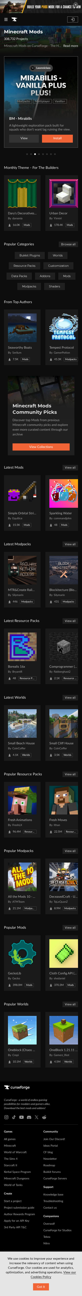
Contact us (50, 1207)
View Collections (41, 447)
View (24, 138)
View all (70, 467)
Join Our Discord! (54, 1139)
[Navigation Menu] (6, 19)
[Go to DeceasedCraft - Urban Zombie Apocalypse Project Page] (63, 886)
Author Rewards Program (19, 1214)
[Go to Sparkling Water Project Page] (63, 503)
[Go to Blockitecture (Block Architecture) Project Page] (63, 579)
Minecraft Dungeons (16, 1178)
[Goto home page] (14, 19)
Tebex (46, 1237)
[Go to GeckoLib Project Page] (22, 963)
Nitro (46, 1243)
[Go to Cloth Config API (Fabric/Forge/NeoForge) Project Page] (63, 963)
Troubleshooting (53, 1201)
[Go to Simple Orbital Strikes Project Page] (22, 503)
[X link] (36, 1117)
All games (10, 1139)
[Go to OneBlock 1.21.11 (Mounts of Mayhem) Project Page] (63, 1040)
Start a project (12, 1201)
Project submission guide (19, 1207)
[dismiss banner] (75, 4)
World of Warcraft (15, 1152)
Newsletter (50, 1159)
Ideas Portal (50, 1145)
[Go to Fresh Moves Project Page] (63, 810)
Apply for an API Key (16, 1221)
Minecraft (10, 1145)
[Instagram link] (6, 1117)
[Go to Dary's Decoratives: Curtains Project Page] (22, 203)
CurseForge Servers (55, 1178)
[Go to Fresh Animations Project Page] (22, 810)
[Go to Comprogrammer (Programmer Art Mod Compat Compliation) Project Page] (63, 656)
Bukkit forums (52, 1172)
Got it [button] (41, 1286)
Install (57, 138)
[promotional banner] (41, 6)
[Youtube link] (21, 1117)
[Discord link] (29, 1117)
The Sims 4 (11, 1159)
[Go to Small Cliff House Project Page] (63, 733)
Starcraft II (10, 1165)
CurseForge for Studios (57, 1230)
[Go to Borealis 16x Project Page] (22, 656)
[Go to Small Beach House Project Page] (22, 733)
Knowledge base (53, 1194)
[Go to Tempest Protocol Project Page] (63, 337)
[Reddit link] (44, 1117)
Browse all (68, 244)
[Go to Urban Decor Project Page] (63, 203)
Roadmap (49, 1165)
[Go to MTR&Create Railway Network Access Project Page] (22, 579)
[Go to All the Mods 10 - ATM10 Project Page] (22, 886)
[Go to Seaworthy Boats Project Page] (22, 337)
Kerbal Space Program (17, 1172)
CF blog (48, 1152)
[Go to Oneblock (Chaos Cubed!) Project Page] (22, 1040)
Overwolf (49, 1223)
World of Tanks (13, 1185)
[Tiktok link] (14, 1117)
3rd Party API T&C (15, 1227)
